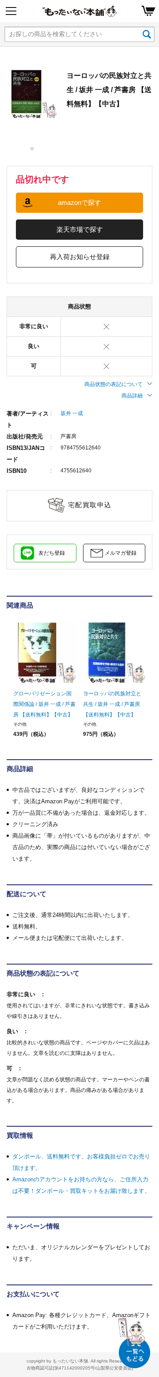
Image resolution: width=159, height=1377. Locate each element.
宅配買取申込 (90, 504)
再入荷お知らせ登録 (80, 256)
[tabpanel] (32, 94)
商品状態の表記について (113, 384)
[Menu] (11, 11)
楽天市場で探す (80, 229)
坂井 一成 (72, 413)
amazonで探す (79, 202)
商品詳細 (132, 396)
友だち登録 (51, 553)
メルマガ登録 (120, 553)
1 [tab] (32, 149)
